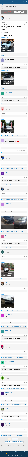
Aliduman (4, 8)
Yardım (24, 451)
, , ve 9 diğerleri (13, 152)
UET (6, 251)
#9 (26, 208)
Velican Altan (8, 92)
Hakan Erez (8, 330)
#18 (26, 398)
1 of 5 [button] (9, 439)
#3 (26, 97)
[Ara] (26, 1)
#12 (26, 288)
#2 (26, 64)
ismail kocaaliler (9, 361)
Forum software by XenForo (11, 455)
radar (6, 283)
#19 (26, 413)
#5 (26, 145)
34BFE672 (7, 188)
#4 (26, 113)
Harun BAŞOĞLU (9, 157)
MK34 (6, 235)
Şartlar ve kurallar (10, 451)
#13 (26, 320)
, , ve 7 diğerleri (13, 247)
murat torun (8, 108)
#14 (26, 335)
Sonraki (14, 439)
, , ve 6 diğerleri (14, 135)
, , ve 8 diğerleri (13, 104)
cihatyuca (7, 346)
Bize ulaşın (3, 451)
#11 (26, 256)
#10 (26, 240)
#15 (26, 351)
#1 (26, 22)
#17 (26, 382)
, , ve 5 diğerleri (13, 184)
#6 (26, 162)
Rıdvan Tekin (8, 392)
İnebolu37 (7, 377)
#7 (26, 177)
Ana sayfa (3, 453)
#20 (26, 429)
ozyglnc (7, 408)
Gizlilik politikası (18, 451)
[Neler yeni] (23, 1)
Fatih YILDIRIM (9, 203)
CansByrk (7, 424)
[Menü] (2, 2)
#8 (26, 193)
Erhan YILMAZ (8, 314)
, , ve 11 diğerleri (12, 54)
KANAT (6, 172)
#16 (26, 366)
